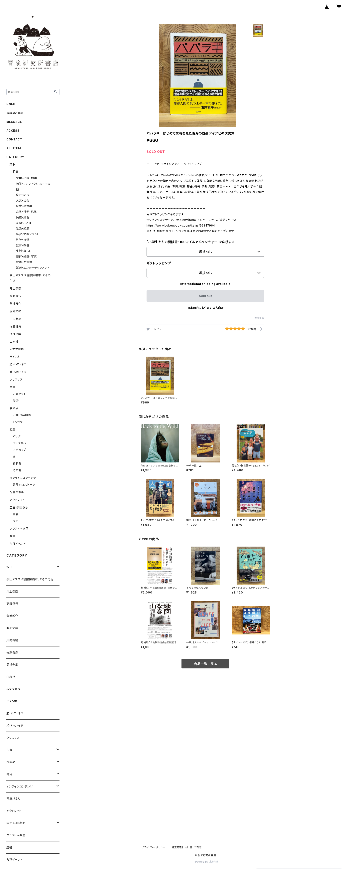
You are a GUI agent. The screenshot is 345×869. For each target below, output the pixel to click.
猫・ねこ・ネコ (18, 364)
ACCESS (13, 130)
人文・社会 (22, 200)
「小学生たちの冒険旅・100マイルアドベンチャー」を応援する (191, 242)
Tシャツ (18, 422)
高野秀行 (15, 296)
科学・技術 (22, 239)
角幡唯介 (15, 303)
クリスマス (16, 379)
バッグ (17, 436)
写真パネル (17, 492)
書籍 (16, 514)
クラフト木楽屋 (19, 528)
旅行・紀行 (22, 195)
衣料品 (14, 408)
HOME (11, 104)
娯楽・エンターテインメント (33, 267)
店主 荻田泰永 (19, 507)
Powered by (201, 861)
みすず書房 (17, 349)
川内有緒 (15, 318)
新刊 (13, 164)
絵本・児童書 (24, 262)
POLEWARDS (22, 415)
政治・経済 (22, 228)
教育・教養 (22, 245)
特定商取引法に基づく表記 (187, 847)
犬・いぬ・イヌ (18, 372)
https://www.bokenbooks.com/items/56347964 (181, 225)
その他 (17, 470)
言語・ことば (24, 223)
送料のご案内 (15, 113)
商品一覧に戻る (205, 664)
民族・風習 (22, 217)
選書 (13, 536)
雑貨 (13, 429)
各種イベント (18, 543)
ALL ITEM (13, 148)
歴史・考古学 (24, 206)
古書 (13, 387)
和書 (16, 171)
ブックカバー (21, 443)
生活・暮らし (24, 251)
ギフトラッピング (159, 263)
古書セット (19, 394)
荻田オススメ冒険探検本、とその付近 (30, 579)
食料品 (17, 463)
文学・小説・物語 (26, 178)
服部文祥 (15, 311)
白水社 (14, 341)
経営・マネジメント (27, 234)
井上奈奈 (15, 288)
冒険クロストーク (24, 484)
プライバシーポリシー (153, 847)
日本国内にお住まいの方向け (205, 307)
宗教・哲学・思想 (26, 211)
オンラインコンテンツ (23, 477)
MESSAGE (14, 121)
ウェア (17, 521)
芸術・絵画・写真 (26, 256)
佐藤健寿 (15, 326)
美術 (16, 400)
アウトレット (17, 499)
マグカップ (19, 449)
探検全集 (15, 334)
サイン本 (15, 356)
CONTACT (14, 139)
